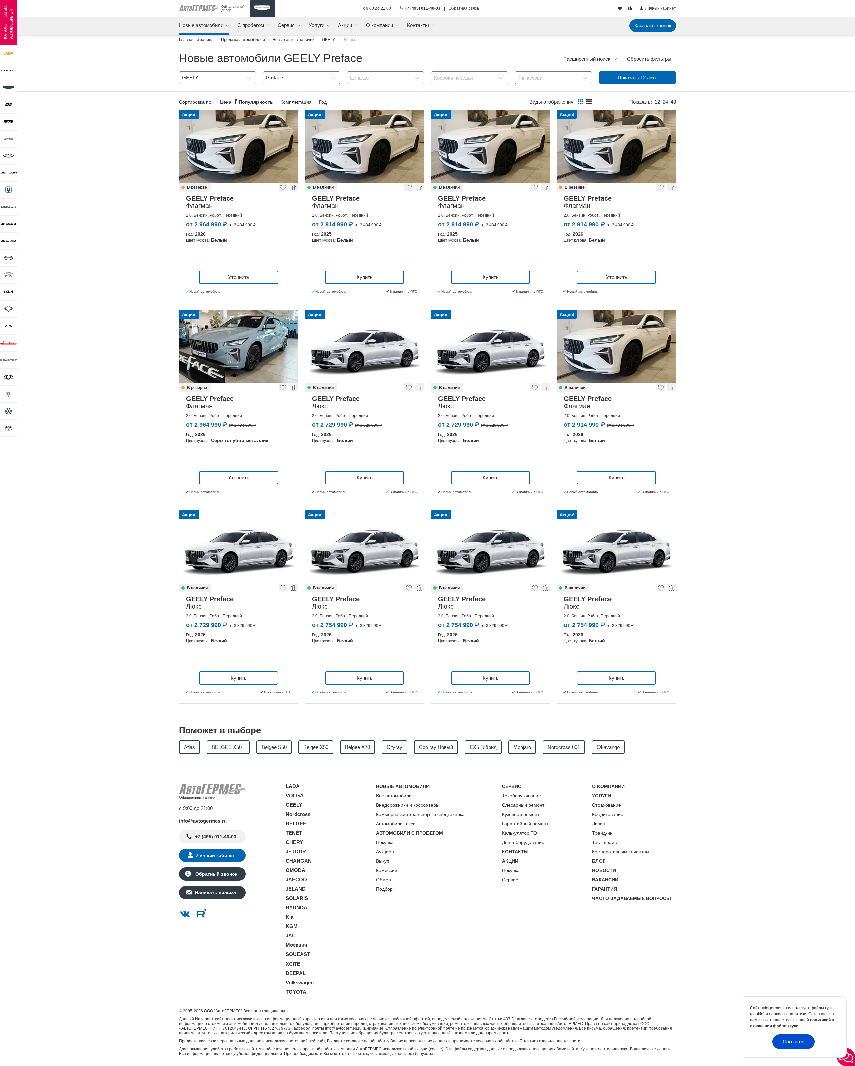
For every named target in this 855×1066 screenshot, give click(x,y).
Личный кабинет (215, 855)
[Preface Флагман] (238, 146)
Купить (365, 277)
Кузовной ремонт (520, 814)
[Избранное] (620, 8)
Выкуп (382, 861)
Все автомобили (394, 795)
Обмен (383, 879)
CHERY (294, 842)
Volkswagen (300, 982)
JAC (291, 935)
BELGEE (296, 823)
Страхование (606, 805)
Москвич (296, 945)
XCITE (293, 964)
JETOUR (296, 851)
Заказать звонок (652, 25)
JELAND (296, 889)
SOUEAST (298, 954)
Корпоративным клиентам (620, 851)
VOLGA (295, 795)
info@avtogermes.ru (203, 821)
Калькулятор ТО (519, 833)
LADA (293, 786)
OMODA (295, 870)
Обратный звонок (215, 874)
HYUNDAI (297, 907)
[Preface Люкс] (364, 346)
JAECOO (296, 879)
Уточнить (238, 277)
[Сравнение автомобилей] (631, 8)
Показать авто (637, 77)
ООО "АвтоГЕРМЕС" (223, 1011)
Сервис (510, 879)
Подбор (384, 889)
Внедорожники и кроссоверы (407, 805)
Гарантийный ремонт (525, 823)
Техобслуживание (521, 795)
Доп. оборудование (523, 842)
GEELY (294, 805)
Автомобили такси (396, 823)
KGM (292, 926)
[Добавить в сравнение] (293, 188)
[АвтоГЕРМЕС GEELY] (262, 8)
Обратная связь (464, 8)
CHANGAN (299, 861)
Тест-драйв (604, 842)
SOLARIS (297, 898)
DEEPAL (296, 973)
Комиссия (386, 870)
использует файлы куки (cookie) (413, 1049)
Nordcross (298, 814)
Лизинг (599, 823)
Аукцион (385, 851)
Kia (289, 917)
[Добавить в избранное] (283, 188)
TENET (294, 833)
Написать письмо (215, 892)
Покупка (385, 842)
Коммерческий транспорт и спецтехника (420, 814)
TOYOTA (296, 992)
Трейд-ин (602, 833)
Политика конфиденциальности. (550, 1041)
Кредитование (607, 814)
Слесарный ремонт (523, 805)
